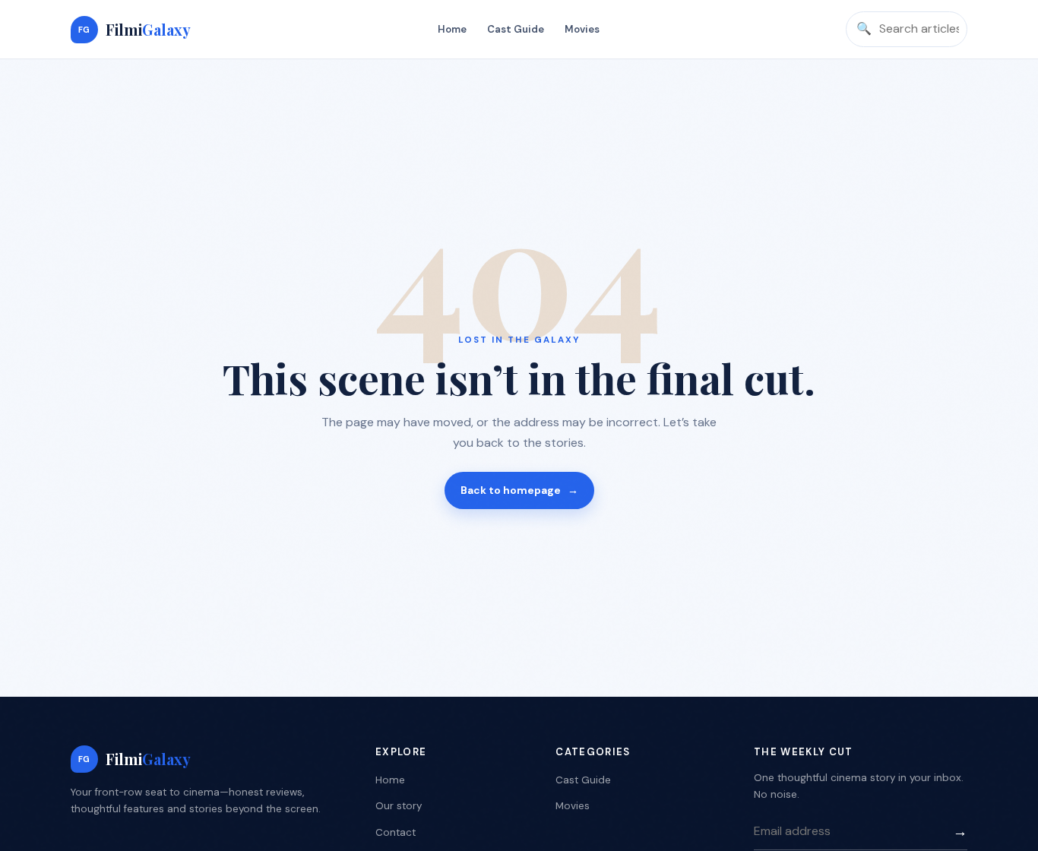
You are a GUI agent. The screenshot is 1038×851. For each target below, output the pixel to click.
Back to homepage (519, 490)
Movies (582, 29)
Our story (398, 805)
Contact (395, 832)
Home (452, 29)
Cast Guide (515, 29)
